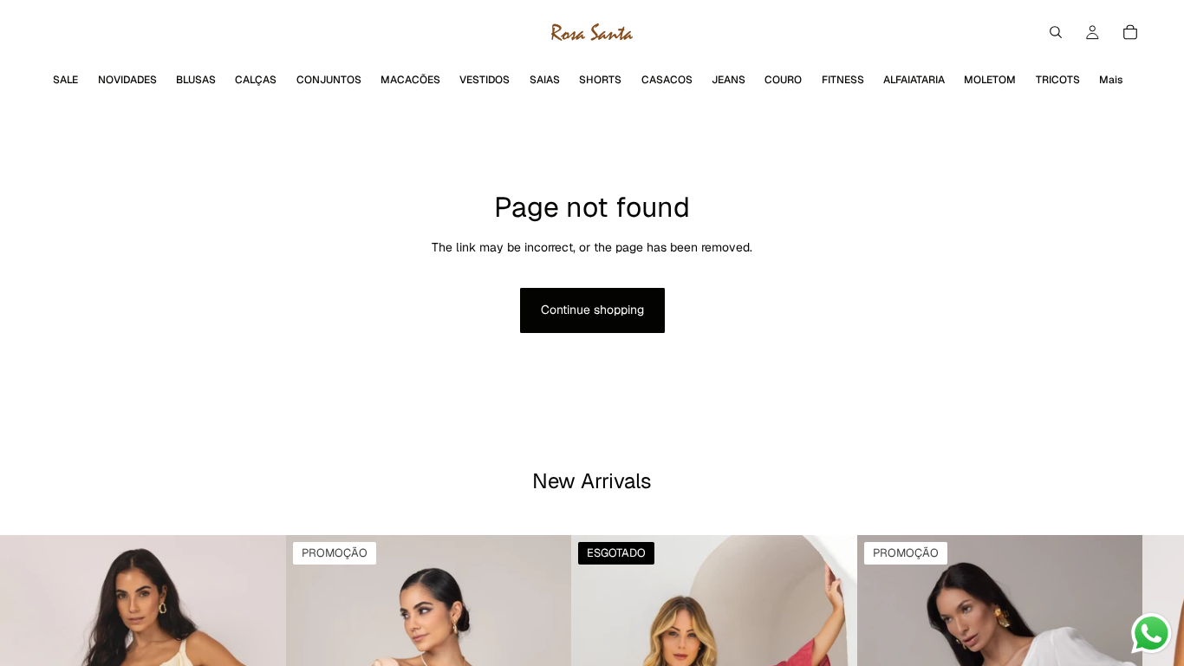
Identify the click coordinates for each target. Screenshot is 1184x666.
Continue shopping (592, 309)
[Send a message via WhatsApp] (1151, 633)
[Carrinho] (1130, 32)
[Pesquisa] (1056, 32)
